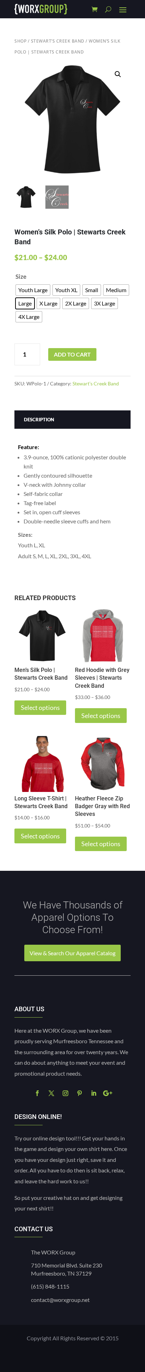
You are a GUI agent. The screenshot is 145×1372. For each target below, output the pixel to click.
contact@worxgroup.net (60, 1299)
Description (39, 419)
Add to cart (72, 354)
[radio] (33, 290)
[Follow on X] (51, 1093)
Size (20, 276)
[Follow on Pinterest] (79, 1093)
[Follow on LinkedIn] (93, 1093)
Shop (20, 41)
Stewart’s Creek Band (57, 41)
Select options (40, 707)
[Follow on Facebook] (37, 1093)
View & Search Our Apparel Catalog (72, 953)
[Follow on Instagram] (65, 1093)
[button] (118, 74)
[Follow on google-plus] (107, 1093)
